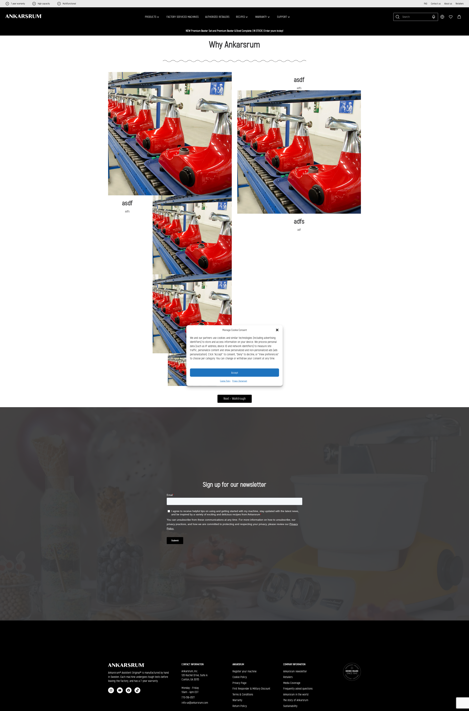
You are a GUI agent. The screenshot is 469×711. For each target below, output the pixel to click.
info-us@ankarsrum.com (195, 702)
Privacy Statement (239, 381)
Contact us (436, 3)
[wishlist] (450, 17)
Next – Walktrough (235, 399)
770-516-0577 (188, 697)
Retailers (460, 3)
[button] (459, 17)
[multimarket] (442, 17)
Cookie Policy (225, 381)
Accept (234, 372)
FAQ (425, 3)
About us (448, 3)
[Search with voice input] (433, 17)
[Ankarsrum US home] (23, 16)
